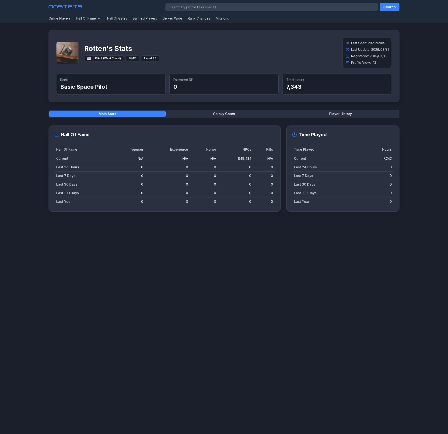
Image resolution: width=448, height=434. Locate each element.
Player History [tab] (340, 114)
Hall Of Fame (86, 18)
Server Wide (172, 18)
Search (389, 7)
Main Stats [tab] (107, 114)
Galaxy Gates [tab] (224, 114)
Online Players (60, 18)
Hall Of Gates (117, 18)
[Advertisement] (189, 287)
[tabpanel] (224, 168)
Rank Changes (199, 18)
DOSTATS (66, 7)
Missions (222, 18)
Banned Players (145, 18)
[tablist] (224, 114)
